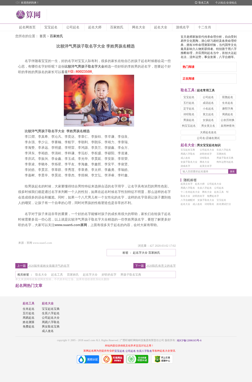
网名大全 (138, 27)
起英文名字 (206, 166)
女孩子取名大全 (189, 162)
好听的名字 (206, 153)
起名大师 (94, 27)
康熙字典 (227, 108)
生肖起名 (227, 102)
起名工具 (28, 303)
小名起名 (208, 108)
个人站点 (220, 2)
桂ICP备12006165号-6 (189, 340)
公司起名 (73, 27)
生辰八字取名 (144, 351)
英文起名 (208, 114)
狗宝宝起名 (189, 125)
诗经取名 (188, 114)
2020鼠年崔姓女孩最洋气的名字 (49, 265)
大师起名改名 (208, 132)
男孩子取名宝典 (225, 157)
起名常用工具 (198, 90)
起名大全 (160, 27)
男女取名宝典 (51, 326)
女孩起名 (208, 120)
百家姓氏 (116, 27)
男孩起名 (188, 120)
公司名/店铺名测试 (208, 138)
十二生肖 (204, 27)
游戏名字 (182, 27)
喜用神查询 (227, 125)
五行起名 (188, 102)
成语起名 (208, 102)
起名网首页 (27, 27)
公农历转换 (227, 120)
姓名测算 (28, 322)
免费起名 (28, 326)
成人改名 (185, 157)
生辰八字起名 (224, 149)
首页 (42, 36)
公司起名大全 (207, 149)
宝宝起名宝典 (188, 149)
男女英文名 (208, 125)
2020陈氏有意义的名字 (161, 265)
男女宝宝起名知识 (201, 145)
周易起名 (227, 114)
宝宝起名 (51, 27)
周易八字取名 (188, 153)
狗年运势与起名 (225, 162)
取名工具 (204, 2)
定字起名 (188, 108)
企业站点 (231, 2)
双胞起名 (227, 97)
